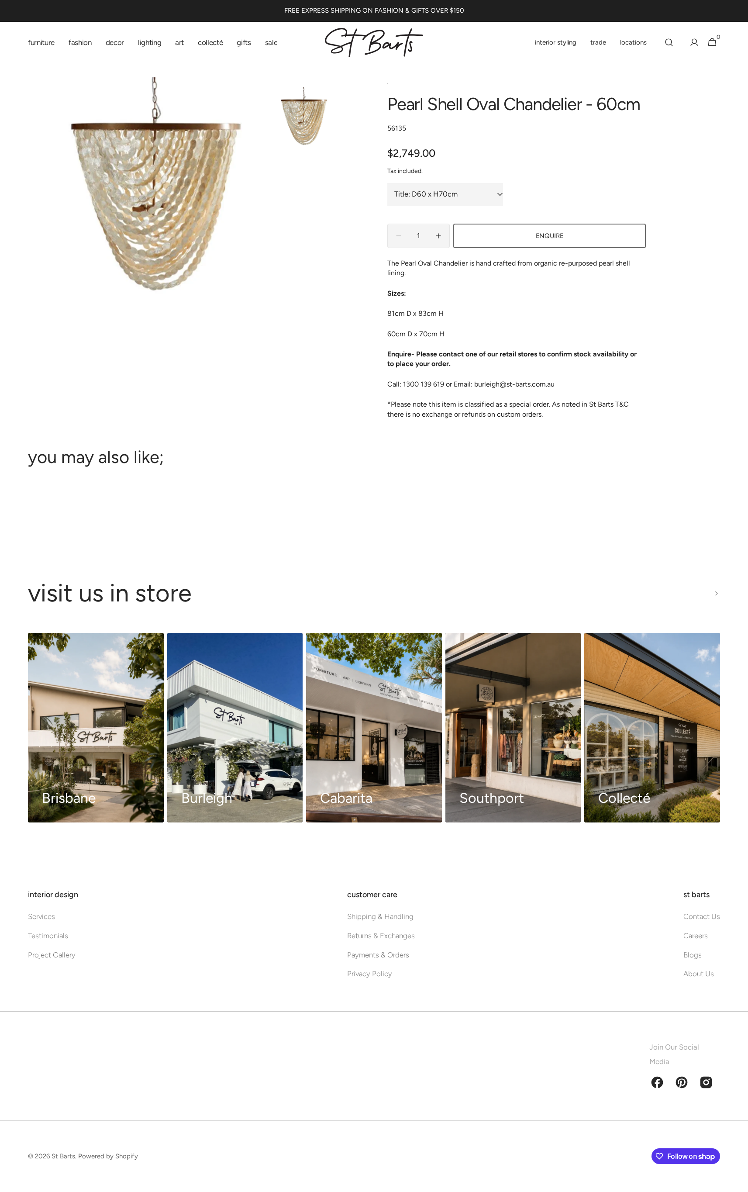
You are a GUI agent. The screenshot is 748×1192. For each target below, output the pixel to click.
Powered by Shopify (108, 1156)
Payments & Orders (378, 954)
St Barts (63, 1156)
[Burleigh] (235, 728)
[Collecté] (652, 728)
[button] (669, 42)
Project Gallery (52, 954)
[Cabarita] (374, 728)
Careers (695, 935)
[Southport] (513, 728)
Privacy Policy (369, 973)
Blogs (692, 954)
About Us (698, 973)
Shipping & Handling (380, 916)
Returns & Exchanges (381, 935)
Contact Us (701, 916)
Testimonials (48, 935)
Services (41, 916)
